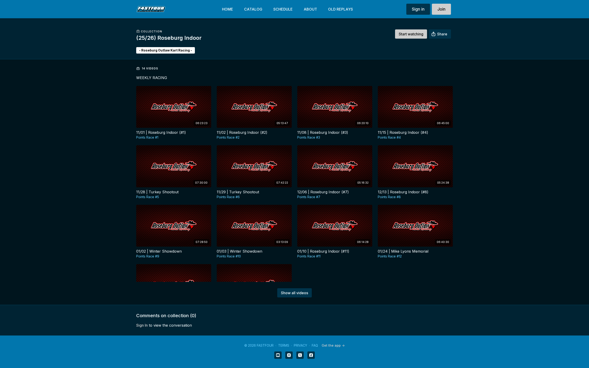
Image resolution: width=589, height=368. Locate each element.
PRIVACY (300, 345)
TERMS (283, 345)
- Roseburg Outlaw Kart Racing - (165, 50)
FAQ (315, 345)
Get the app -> (333, 345)
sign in (142, 325)
